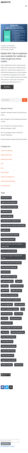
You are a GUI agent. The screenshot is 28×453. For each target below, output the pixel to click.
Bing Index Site (6, 197)
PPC (2, 164)
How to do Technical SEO (9, 251)
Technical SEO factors (8, 351)
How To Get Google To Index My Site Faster (12, 257)
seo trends (5, 332)
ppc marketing (20, 304)
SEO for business (6, 313)
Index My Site (5, 272)
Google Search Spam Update (10, 234)
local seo (18, 281)
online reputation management (11, 300)
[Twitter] (7, 387)
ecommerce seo (6, 211)
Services (3, 404)
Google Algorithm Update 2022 (11, 221)
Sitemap (22, 450)
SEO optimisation (16, 318)
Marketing (5, 286)
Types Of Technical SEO (8, 360)
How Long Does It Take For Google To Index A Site (12, 245)
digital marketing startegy (9, 207)
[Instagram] (11, 387)
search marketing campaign (10, 309)
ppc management (7, 304)
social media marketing (8, 337)
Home (2, 14)
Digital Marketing (6, 155)
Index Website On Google (9, 276)
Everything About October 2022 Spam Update (14, 139)
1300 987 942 (4, 420)
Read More (7, 87)
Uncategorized (12, 47)
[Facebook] (2, 387)
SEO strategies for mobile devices (11, 327)
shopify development (7, 177)
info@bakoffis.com (5, 424)
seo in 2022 (18, 313)
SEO (8, 47)
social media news (7, 341)
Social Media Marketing (8, 181)
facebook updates (7, 216)
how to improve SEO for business (11, 262)
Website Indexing (7, 364)
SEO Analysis (5, 172)
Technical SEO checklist (8, 346)
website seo (18, 364)
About (2, 401)
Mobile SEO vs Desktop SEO (9, 295)
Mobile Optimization (16, 286)
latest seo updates (7, 281)
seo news (4, 318)
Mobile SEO (5, 290)
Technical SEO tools (7, 355)
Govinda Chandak (10, 45)
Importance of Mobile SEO (9, 267)
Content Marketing (7, 150)
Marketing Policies (6, 159)
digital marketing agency (9, 202)
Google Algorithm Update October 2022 (13, 225)
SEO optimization (7, 323)
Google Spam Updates (8, 239)
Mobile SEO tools (16, 290)
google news (5, 230)
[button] (6, 443)
